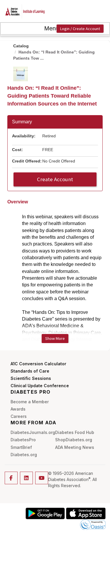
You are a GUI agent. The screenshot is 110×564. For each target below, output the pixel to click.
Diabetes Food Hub (74, 432)
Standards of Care (30, 370)
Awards (18, 408)
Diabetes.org (24, 454)
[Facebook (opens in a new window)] (11, 477)
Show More (55, 338)
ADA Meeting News (74, 447)
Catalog (21, 46)
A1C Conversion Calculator (38, 363)
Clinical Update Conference (40, 385)
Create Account (55, 179)
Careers (19, 416)
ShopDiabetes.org (73, 439)
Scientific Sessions (31, 378)
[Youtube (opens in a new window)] (41, 477)
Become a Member (30, 401)
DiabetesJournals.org (33, 432)
